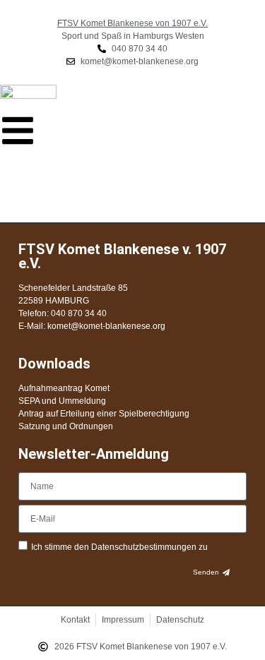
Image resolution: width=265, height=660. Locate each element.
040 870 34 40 (78, 313)
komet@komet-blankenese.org (106, 326)
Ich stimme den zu (119, 547)
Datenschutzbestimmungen (145, 547)
